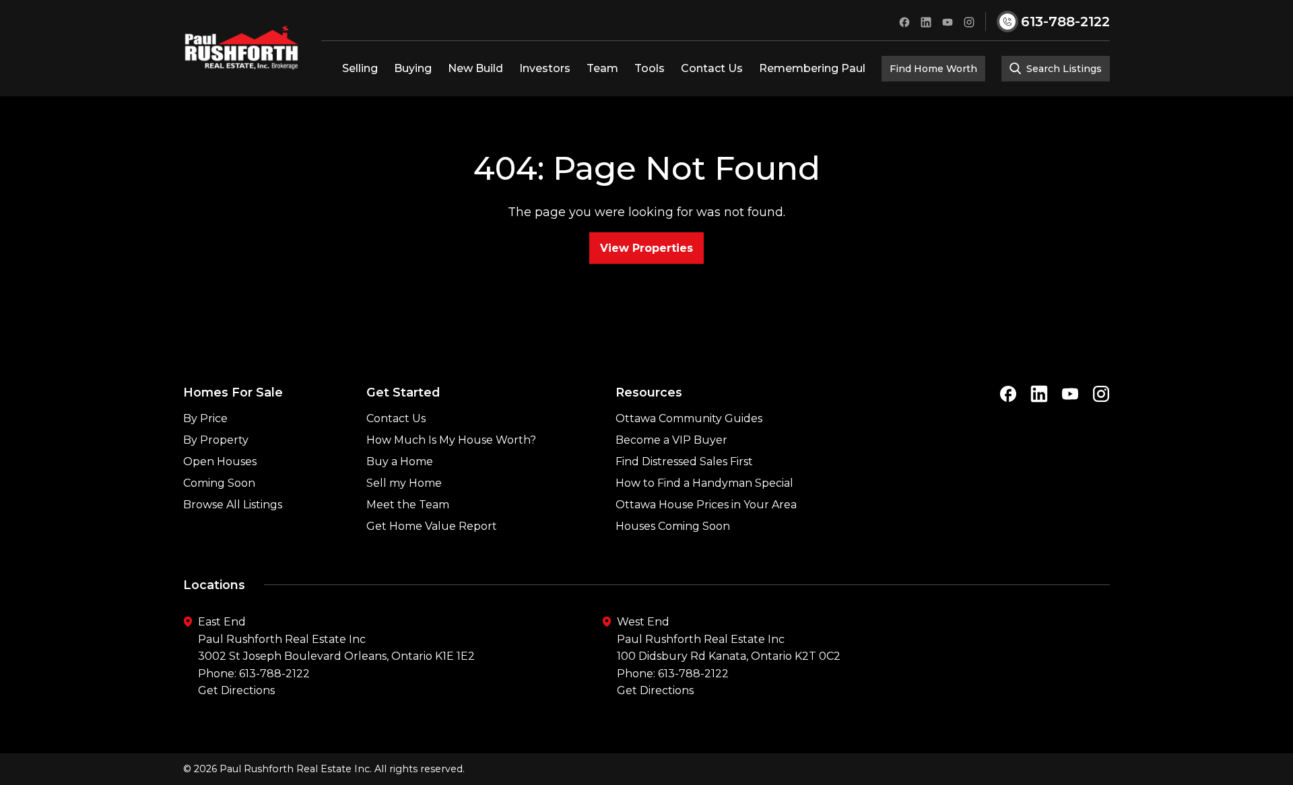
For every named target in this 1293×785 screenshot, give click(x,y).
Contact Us (712, 68)
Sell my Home (404, 483)
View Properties (646, 248)
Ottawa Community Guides (689, 418)
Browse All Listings (232, 504)
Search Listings (1063, 69)
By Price (205, 418)
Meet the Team (407, 504)
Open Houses (220, 461)
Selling (360, 68)
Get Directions (236, 690)
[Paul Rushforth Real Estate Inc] (241, 48)
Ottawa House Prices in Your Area (706, 504)
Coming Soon (219, 483)
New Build (475, 68)
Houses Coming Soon (673, 526)
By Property (215, 440)
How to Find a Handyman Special (704, 483)
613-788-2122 (274, 673)
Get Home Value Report (431, 526)
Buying (413, 68)
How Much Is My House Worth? (451, 440)
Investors (544, 68)
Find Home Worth (933, 69)
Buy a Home (399, 461)
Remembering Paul (812, 68)
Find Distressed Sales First (684, 461)
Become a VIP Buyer (671, 440)
